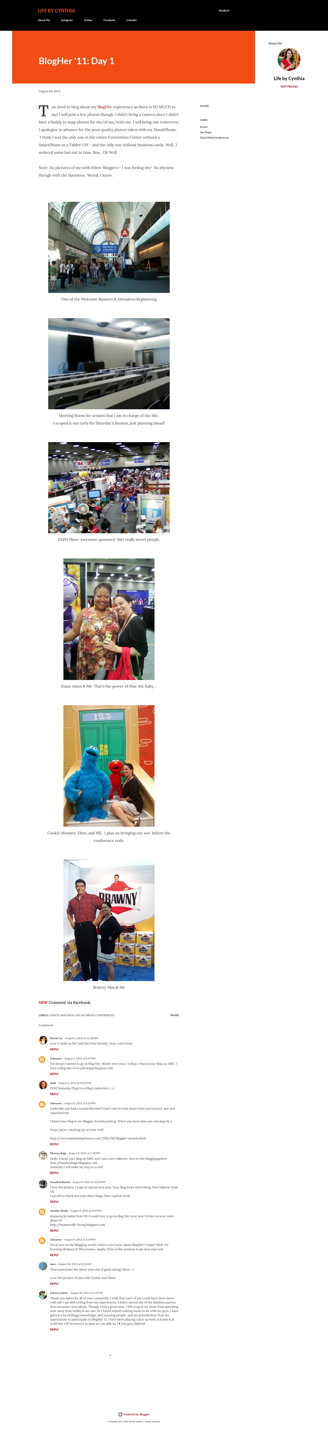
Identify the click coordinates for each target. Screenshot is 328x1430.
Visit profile (289, 86)
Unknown (56, 1058)
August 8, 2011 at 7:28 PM (84, 1153)
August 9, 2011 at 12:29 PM (89, 1182)
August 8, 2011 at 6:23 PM (80, 1103)
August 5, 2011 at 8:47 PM (80, 1058)
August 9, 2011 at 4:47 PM (86, 1210)
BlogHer (105, 106)
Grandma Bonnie (60, 1182)
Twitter (88, 20)
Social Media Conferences (214, 137)
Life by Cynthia (56, 10)
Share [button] (204, 105)
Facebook (109, 20)
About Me (44, 20)
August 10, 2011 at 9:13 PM (86, 1292)
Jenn (53, 1264)
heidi (53, 1083)
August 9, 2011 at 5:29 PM (80, 1239)
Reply (54, 1049)
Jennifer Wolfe (59, 1210)
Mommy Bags (58, 1153)
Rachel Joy (56, 1038)
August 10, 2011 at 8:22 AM (74, 1264)
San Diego (205, 132)
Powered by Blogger (136, 1414)
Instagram (67, 20)
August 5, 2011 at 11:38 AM (81, 1038)
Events (204, 127)
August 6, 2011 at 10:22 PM (75, 1083)
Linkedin (131, 20)
